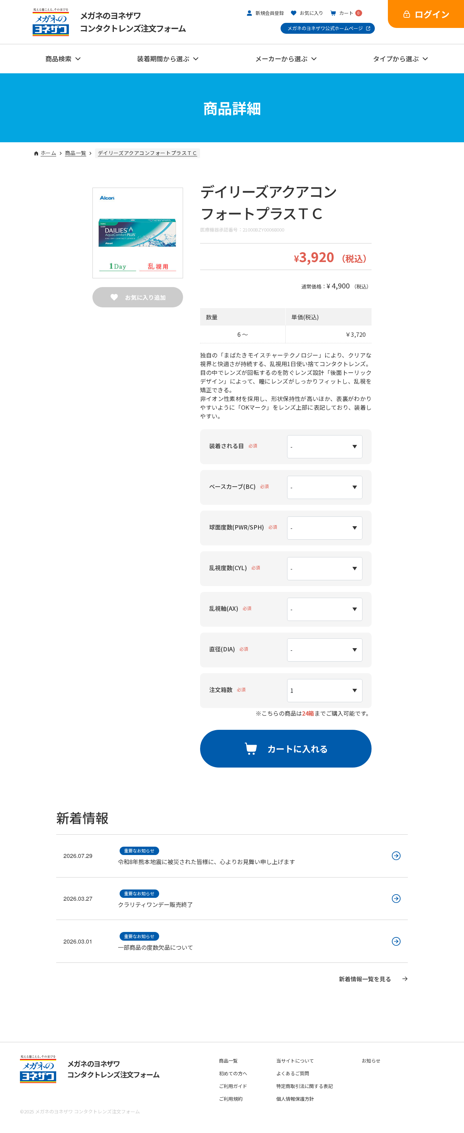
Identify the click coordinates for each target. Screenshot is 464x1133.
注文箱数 (220, 689)
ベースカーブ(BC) (232, 486)
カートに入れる (297, 748)
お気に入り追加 (145, 297)
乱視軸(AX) (223, 608)
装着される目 (226, 445)
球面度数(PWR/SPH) (236, 527)
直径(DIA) (222, 649)
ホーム (49, 153)
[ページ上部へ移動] (422, 1093)
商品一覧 (75, 153)
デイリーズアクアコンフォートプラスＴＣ (148, 153)
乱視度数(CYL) (228, 567)
